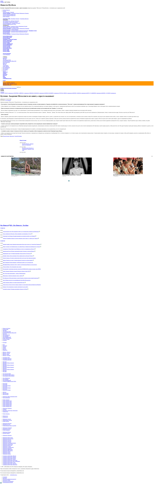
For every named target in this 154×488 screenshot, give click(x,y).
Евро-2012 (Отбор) (7, 390)
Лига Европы (5, 68)
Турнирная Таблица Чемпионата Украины (20, 13)
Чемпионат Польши (7, 441)
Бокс (4, 76)
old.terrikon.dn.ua (13, 474)
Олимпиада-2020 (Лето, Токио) (9, 459)
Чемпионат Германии (7, 427)
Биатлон (5, 75)
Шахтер (4, 81)
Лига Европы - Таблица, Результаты (10, 22)
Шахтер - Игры (6, 83)
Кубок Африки (6, 66)
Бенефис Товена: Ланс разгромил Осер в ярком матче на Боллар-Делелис (18, 255)
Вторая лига (5, 417)
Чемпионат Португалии (8, 437)
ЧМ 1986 (4, 371)
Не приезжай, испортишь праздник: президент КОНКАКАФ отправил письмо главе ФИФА (22, 269)
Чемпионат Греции (7, 453)
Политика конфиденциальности (9, 479)
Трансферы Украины (15, 18)
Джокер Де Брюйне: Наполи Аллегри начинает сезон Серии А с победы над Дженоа (20, 238)
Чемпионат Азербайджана (8, 447)
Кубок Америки (6, 399)
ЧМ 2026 (4, 58)
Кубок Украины (6, 16)
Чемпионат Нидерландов (8, 438)
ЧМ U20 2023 (5, 393)
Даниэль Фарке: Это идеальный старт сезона (12, 266)
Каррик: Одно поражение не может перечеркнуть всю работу (15, 286)
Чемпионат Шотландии (8, 450)
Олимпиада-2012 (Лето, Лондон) (9, 463)
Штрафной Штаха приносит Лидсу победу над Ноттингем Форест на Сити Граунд (20, 264)
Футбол (2, 2)
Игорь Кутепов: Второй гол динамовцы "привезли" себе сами (28, 149)
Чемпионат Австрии (7, 440)
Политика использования (8, 481)
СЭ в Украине (8, 100)
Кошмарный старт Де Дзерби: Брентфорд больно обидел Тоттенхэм (17, 253)
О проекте (5, 476)
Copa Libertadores (6, 54)
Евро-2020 (5, 384)
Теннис (4, 77)
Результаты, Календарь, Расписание (10, 410)
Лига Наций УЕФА (7, 60)
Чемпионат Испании (7, 423)
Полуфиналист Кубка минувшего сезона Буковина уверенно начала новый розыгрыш (20, 278)
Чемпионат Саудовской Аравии (9, 443)
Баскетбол (5, 74)
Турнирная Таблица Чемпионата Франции (20, 33)
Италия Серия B (6, 32)
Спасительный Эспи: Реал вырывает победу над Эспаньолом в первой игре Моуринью (21, 231)
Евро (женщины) (6, 62)
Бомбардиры (5, 411)
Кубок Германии (14, 29)
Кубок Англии (15, 27)
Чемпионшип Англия (7, 27)
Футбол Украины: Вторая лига (9, 15)
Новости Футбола (6, 328)
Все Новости (4, 225)
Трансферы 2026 (6, 357)
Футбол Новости (6, 10)
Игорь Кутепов (6, 136)
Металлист (12, 136)
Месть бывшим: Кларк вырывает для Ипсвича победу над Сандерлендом (18, 262)
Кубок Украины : (6, 413)
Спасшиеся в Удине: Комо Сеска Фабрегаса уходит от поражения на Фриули (18, 248)
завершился (6, 93)
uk (0, 1)
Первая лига (5, 416)
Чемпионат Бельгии (7, 439)
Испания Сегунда (6, 424)
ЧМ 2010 (4, 370)
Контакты (5, 478)
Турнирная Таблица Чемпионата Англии (18, 26)
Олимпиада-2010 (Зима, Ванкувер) (10, 464)
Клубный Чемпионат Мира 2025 (9, 61)
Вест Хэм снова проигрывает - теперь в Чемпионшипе (14, 273)
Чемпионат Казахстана (7, 445)
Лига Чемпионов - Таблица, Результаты (11, 20)
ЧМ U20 (4, 64)
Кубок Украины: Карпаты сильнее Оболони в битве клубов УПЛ (16, 271)
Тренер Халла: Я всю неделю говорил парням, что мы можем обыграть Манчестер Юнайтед (22, 284)
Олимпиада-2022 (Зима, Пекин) (9, 458)
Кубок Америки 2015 (7, 405)
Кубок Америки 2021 (7, 402)
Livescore (12, 12)
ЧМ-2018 (5, 366)
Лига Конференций (7, 337)
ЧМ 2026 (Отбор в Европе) (8, 362)
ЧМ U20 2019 (5, 394)
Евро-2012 (5, 388)
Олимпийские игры (7, 78)
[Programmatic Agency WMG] (69, 180)
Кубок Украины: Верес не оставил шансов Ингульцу (14, 282)
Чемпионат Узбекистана (8, 444)
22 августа (2, 240)
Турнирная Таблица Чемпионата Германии (20, 28)
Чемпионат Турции (7, 446)
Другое (4, 70)
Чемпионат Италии (7, 432)
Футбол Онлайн (6, 12)
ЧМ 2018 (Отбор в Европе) (8, 367)
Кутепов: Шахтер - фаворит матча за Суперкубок (27, 144)
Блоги (4, 80)
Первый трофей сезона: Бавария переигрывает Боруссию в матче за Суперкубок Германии (21, 244)
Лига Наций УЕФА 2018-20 (8, 375)
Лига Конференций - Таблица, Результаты (11, 23)
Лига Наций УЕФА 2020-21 (8, 374)
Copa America (5, 65)
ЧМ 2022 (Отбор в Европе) (8, 365)
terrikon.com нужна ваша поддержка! (8, 88)
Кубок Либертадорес (7, 338)
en (1, 1)
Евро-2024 (5, 57)
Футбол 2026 (5, 329)
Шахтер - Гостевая (6, 355)
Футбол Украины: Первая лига (9, 14)
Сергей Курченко (18, 136)
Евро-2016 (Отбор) (7, 387)
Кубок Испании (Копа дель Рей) (9, 425)
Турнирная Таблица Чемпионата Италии (18, 31)
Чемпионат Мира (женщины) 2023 (10, 396)
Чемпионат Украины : (7, 408)
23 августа (2, 227)
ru (2, 1)
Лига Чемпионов (6, 67)
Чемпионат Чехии (6, 452)
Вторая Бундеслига (7, 29)
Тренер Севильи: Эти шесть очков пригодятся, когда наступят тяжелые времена (19, 258)
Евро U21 (5, 63)
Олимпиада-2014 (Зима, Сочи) (9, 462)
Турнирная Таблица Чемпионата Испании (19, 30)
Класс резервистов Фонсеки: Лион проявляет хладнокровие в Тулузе (17, 233)
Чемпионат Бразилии (7, 448)
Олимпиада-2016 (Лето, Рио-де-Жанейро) (11, 461)
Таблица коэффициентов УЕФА (9, 24)
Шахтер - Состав (13, 83)
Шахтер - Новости (11, 82)
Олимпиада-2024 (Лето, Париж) (9, 457)
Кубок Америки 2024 (7, 400)
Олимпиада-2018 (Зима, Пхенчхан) (10, 460)
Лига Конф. (5, 69)
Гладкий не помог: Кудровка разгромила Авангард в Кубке (15, 289)
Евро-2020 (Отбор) (7, 385)
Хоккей (4, 73)
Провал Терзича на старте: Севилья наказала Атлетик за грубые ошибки (18, 260)
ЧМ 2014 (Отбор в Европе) (8, 369)
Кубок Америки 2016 (7, 404)
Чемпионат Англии (7, 419)
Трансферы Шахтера (24, 18)
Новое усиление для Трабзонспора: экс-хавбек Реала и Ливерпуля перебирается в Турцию (21, 246)
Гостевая (4, 82)
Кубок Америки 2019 (7, 403)
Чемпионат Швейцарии (8, 449)
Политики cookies (6, 480)
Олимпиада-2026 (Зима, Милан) (9, 455)
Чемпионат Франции (7, 435)
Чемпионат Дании (6, 451)
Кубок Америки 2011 (7, 406)
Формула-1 (5, 71)
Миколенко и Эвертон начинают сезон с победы (13, 275)
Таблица (4, 409)
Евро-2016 (5, 386)
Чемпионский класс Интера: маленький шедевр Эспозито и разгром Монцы (18, 251)
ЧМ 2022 (4, 363)
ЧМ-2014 (5, 368)
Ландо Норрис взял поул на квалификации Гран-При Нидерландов (16, 280)
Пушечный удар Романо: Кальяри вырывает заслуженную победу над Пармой (19, 236)
